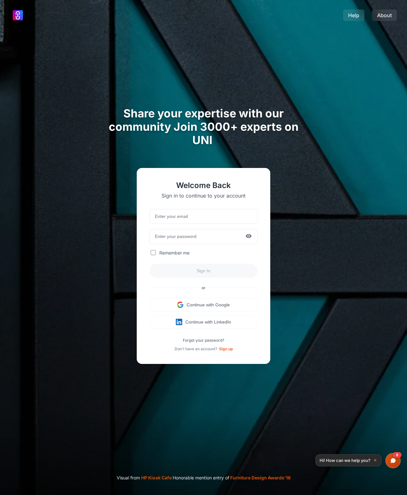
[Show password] (249, 236)
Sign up (226, 348)
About (384, 15)
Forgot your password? (203, 340)
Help (353, 15)
